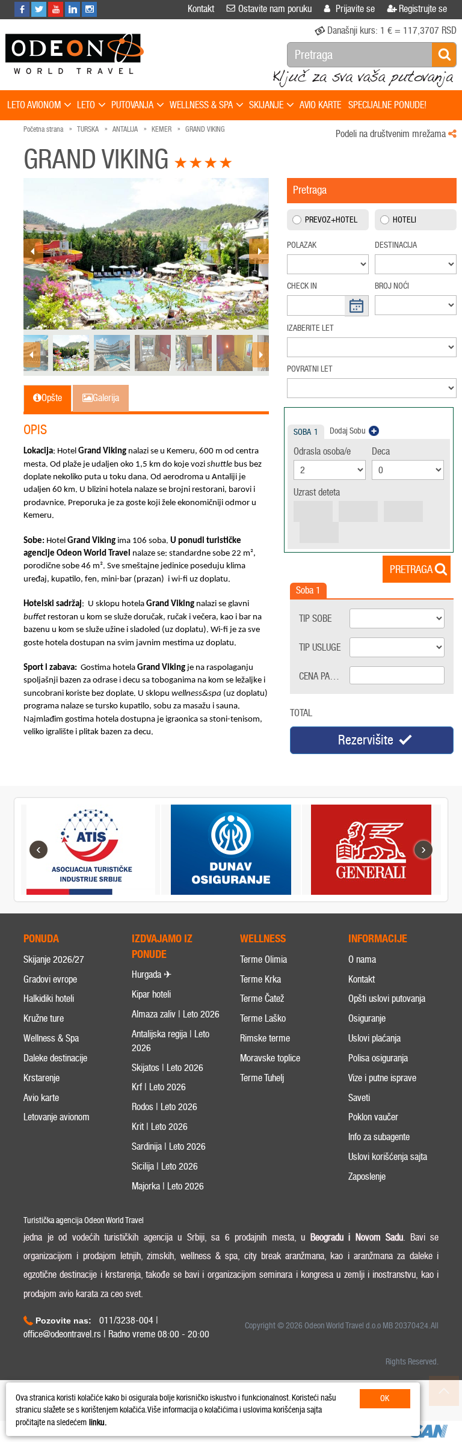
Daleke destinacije (55, 1058)
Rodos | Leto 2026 (164, 1106)
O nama (362, 959)
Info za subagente (379, 1137)
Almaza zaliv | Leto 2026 (176, 1014)
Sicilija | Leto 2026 (165, 1166)
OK (384, 1398)
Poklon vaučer (373, 1117)
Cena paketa (322, 676)
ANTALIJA (125, 129)
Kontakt (361, 979)
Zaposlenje (367, 1176)
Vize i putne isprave (382, 1078)
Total (301, 713)
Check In (302, 286)
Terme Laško (263, 1018)
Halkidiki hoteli (48, 998)
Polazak (301, 245)
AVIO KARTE (320, 105)
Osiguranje (367, 1018)
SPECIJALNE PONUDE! (387, 105)
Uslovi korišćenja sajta (387, 1156)
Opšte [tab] (52, 397)
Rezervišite (365, 740)
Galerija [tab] (106, 397)
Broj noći (392, 286)
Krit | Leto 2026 (160, 1126)
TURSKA (88, 129)
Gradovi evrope (50, 979)
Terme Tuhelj (262, 1078)
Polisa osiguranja (378, 1058)
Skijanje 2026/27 (53, 959)
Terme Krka (260, 979)
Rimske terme (265, 1038)
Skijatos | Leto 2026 (167, 1067)
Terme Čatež (262, 998)
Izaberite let (310, 328)
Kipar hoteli (151, 994)
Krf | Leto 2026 (159, 1087)
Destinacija (396, 245)
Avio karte (41, 1097)
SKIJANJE (266, 105)
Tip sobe (315, 618)
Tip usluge (319, 647)
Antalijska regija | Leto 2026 (170, 1041)
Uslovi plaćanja (374, 1038)
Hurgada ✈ (151, 974)
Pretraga (411, 569)
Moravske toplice (270, 1058)
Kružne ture (43, 1018)
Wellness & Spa (51, 1038)
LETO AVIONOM (34, 105)
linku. (97, 1422)
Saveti (359, 1097)
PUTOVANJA (132, 105)
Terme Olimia (263, 959)
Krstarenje (41, 1078)
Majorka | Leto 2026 (168, 1186)
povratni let (310, 369)
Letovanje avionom (56, 1117)
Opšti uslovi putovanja (386, 998)
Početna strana (43, 129)
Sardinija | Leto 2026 (169, 1146)
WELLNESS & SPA (201, 105)
